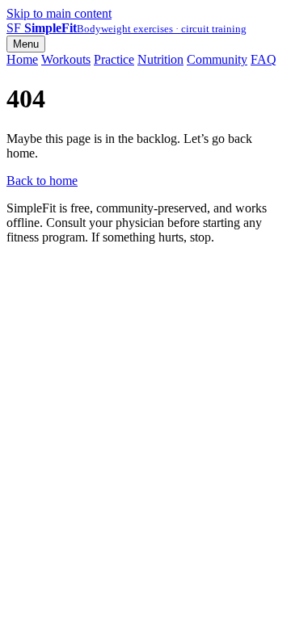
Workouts (66, 59)
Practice (114, 59)
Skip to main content (59, 13)
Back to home (42, 180)
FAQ (263, 59)
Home (22, 59)
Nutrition (160, 59)
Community (217, 59)
